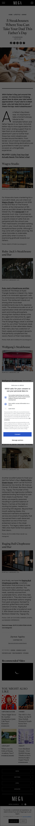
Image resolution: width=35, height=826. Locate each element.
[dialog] (17, 413)
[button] (17, 408)
